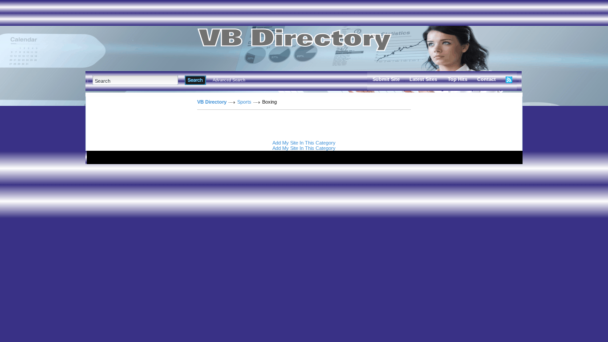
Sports (244, 102)
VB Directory (212, 102)
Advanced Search (229, 80)
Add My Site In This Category (304, 142)
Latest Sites (423, 79)
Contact (486, 79)
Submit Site (386, 79)
